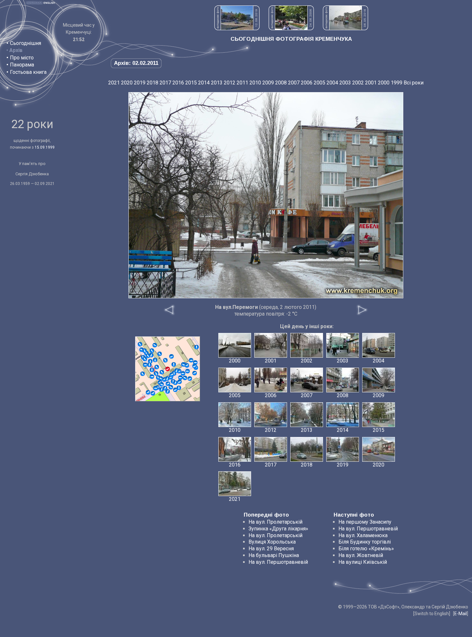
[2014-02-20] (155, 388)
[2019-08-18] (144, 350)
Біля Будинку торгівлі (364, 542)
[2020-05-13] (148, 356)
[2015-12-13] (140, 344)
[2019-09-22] (148, 392)
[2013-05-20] (165, 388)
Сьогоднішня (25, 43)
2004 (332, 83)
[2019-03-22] (149, 365)
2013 (217, 83)
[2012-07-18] (152, 350)
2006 (306, 83)
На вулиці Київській (362, 562)
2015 (191, 83)
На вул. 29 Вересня (271, 548)
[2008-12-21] (150, 361)
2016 (178, 83)
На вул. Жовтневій (360, 555)
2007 (294, 83)
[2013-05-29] (156, 373)
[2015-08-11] (185, 378)
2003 (345, 83)
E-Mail (460, 613)
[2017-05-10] (187, 371)
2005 (319, 83)
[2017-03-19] (168, 383)
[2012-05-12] (156, 367)
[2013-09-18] (190, 378)
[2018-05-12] (173, 364)
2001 (371, 83)
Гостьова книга (28, 72)
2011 (242, 83)
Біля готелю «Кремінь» (366, 548)
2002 (358, 83)
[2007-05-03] (180, 377)
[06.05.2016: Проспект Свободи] (345, 28)
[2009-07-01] (152, 376)
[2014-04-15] (159, 354)
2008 (281, 83)
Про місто (22, 58)
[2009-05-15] (161, 378)
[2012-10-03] (195, 362)
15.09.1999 (45, 147)
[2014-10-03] (171, 356)
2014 (204, 83)
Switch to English (432, 613)
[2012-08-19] (161, 384)
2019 (139, 83)
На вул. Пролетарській (275, 522)
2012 (229, 83)
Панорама (22, 65)
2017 (165, 83)
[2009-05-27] (183, 373)
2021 (114, 83)
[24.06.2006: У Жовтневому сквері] (291, 28)
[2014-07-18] (187, 365)
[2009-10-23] (191, 360)
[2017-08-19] (171, 387)
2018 (152, 83)
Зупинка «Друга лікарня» (278, 529)
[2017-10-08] (151, 355)
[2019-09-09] (172, 374)
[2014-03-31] (142, 374)
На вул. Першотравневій (278, 562)
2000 (383, 83)
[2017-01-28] (162, 372)
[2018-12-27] (155, 345)
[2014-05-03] (175, 383)
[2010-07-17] (167, 391)
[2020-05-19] (176, 370)
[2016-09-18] (155, 360)
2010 (255, 83)
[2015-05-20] (152, 370)
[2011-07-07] (196, 347)
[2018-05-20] (161, 389)
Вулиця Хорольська (272, 542)
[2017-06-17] (179, 382)
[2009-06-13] (194, 373)
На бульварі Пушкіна (274, 555)
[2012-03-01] (153, 393)
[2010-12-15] (145, 365)
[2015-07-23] (175, 390)
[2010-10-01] (183, 364)
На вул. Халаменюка (363, 535)
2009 (268, 83)
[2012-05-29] (179, 388)
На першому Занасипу (364, 522)
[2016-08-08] (194, 366)
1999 (396, 83)
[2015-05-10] (145, 359)
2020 (127, 83)
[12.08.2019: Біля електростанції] (237, 28)
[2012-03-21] (165, 360)
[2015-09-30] (167, 378)
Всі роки (414, 83)
